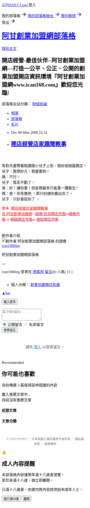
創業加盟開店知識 (45, 285)
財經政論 (39, 104)
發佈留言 (10, 330)
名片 (14, 124)
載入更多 (10, 302)
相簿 (14, 113)
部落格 (16, 119)
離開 (27, 499)
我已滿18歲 (11, 499)
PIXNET (22, 439)
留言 (48, 272)
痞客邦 (38, 272)
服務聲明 (50, 444)
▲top (6, 293)
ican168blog (11, 246)
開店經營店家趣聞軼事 (38, 144)
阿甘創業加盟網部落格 (39, 36)
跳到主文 (9, 49)
